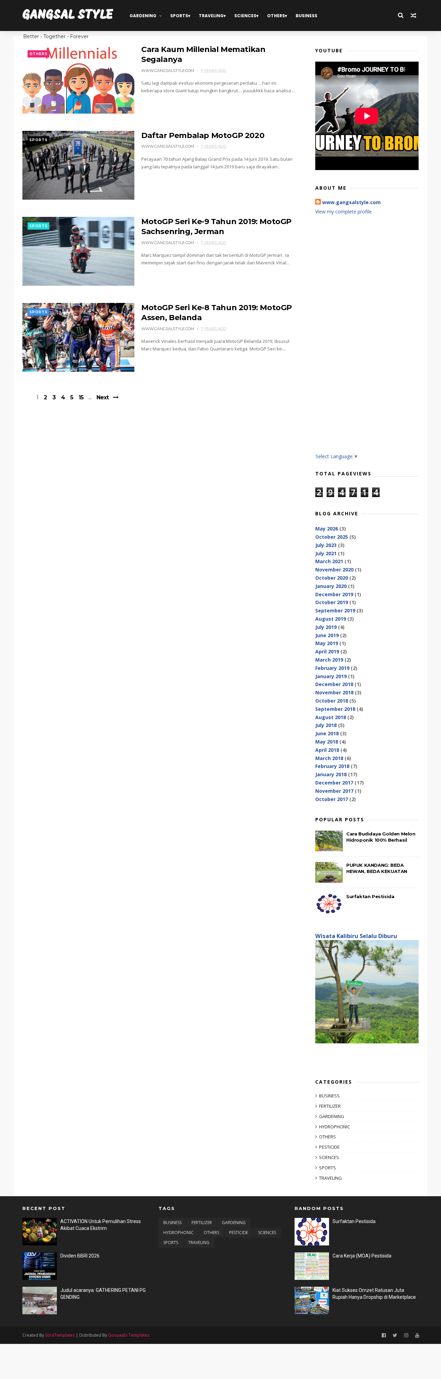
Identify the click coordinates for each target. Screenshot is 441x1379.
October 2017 (331, 799)
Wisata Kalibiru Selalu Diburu (356, 936)
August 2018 (330, 717)
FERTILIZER (330, 1106)
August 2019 (330, 618)
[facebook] (384, 1335)
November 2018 (334, 692)
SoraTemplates (60, 1335)
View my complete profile (343, 211)
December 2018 (334, 684)
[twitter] (395, 1335)
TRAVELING (211, 16)
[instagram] (406, 1335)
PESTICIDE (329, 1147)
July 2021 (326, 553)
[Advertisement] (367, 339)
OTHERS (276, 16)
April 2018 (327, 750)
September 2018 (335, 709)
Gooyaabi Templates (128, 1335)
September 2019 (335, 610)
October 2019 (331, 602)
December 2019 (334, 594)
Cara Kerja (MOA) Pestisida (361, 1256)
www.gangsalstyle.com (351, 202)
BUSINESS (306, 16)
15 (81, 397)
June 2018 (327, 733)
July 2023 (326, 545)
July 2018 (326, 725)
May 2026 (326, 528)
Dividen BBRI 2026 (80, 1256)
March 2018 (329, 758)
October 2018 (331, 700)
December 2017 (334, 782)
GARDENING (143, 16)
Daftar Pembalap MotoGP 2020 (202, 135)
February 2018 (332, 766)
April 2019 (327, 651)
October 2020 (331, 578)
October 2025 (331, 537)
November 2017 (334, 791)
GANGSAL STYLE (67, 15)
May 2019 (326, 643)
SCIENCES (245, 16)
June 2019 (327, 635)
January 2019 (331, 676)
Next (102, 397)
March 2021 (329, 561)
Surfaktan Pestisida (370, 896)
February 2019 (332, 668)
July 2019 (326, 627)
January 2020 (331, 586)
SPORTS (179, 16)
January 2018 (331, 774)
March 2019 (329, 659)
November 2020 (334, 569)
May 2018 (326, 741)
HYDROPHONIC (334, 1127)
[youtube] (417, 1335)
